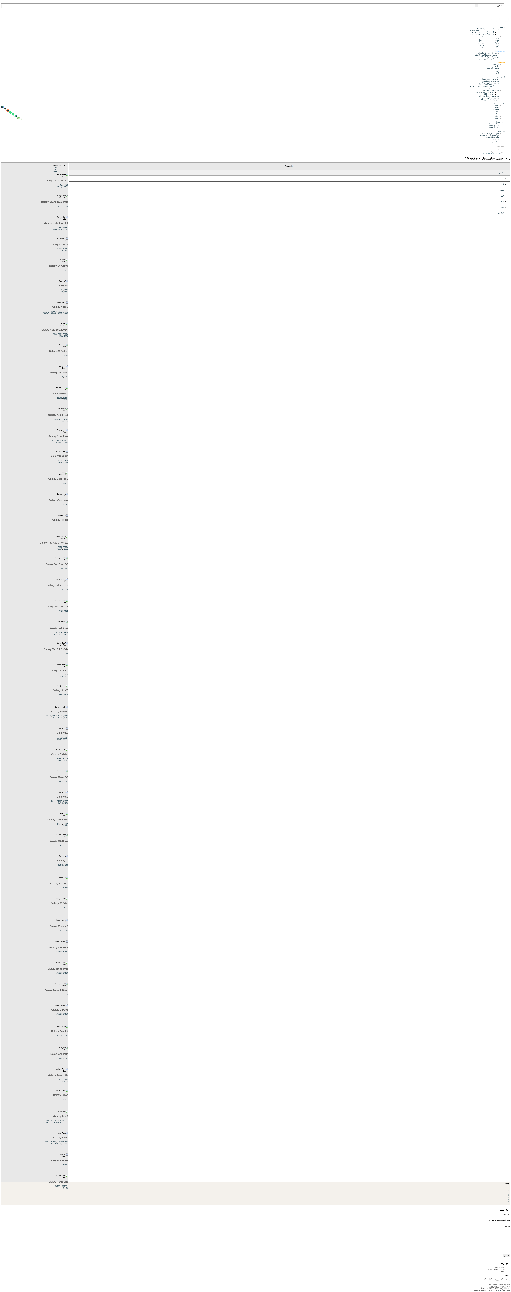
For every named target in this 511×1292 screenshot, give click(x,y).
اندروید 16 (496, 105)
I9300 (61, 737)
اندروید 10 (496, 116)
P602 (60, 334)
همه (56, 167)
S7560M (59, 1035)
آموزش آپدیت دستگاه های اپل (489, 81)
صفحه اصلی (501, 146)
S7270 (60, 1121)
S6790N (65, 1186)
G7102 (59, 249)
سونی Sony (489, 40)
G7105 (65, 249)
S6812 (53, 1142)
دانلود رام (502, 27)
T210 (55, 632)
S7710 (58, 930)
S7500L (59, 1058)
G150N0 (65, 524)
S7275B (52, 1122)
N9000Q (65, 311)
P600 (55, 334)
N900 (53, 311)
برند (503, 148)
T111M (65, 187)
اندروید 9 (496, 118)
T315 (61, 677)
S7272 (65, 1121)
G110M (65, 400)
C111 (60, 460)
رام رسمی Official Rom (482, 31)
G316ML (65, 419)
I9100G (60, 803)
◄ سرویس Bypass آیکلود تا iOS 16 (487, 55)
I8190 (66, 760)
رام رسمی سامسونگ (498, 152)
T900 (61, 568)
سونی (497, 70)
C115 (60, 462)
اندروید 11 (495, 115)
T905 (66, 568)
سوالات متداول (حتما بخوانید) (489, 135)
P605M (65, 334)
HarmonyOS (500, 122)
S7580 (65, 973)
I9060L (65, 826)
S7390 (65, 1099)
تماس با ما (495, 139)
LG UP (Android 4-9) (486, 85)
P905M (65, 229)
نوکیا (497, 72)
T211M (65, 632)
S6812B (48, 1142)
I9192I (60, 718)
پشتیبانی (502, 1271)
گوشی (55, 171)
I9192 (66, 718)
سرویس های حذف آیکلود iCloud (488, 53)
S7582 (65, 952)
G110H (65, 398)
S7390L (65, 1080)
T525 (66, 611)
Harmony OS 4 (494, 124)
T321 (66, 592)
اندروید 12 (495, 113)
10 (508, 1202)
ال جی (497, 74)
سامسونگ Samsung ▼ (487, 29)
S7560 (65, 1035)
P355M (65, 547)
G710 (59, 251)
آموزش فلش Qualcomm (491, 90)
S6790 (65, 1188)
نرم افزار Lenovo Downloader (483, 92)
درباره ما (496, 141)
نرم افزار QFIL (489, 94)
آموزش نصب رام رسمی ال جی (489, 83)
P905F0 (65, 228)
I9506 (66, 292)
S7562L (59, 1014)
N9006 (65, 313)
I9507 (61, 292)
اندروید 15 (496, 107)
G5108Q (65, 504)
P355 (60, 547)
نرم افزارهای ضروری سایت (490, 133)
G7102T (65, 251)
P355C (65, 549)
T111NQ (59, 187)
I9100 (66, 803)
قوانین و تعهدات (499, 1267)
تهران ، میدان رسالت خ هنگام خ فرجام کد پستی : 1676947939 (497, 1280)
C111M (65, 460)
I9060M (65, 206)
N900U (53, 313)
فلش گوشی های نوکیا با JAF (489, 100)
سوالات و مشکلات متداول (496, 1269)
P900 (55, 229)
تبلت (55, 169)
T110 (66, 185)
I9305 (66, 737)
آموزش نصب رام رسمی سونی (489, 88)
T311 (66, 675)
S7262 (65, 888)
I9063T (65, 824)
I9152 (61, 845)
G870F (65, 355)
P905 (60, 229)
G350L (65, 442)
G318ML (57, 419)
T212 (60, 634)
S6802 (65, 1165)
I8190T (59, 758)
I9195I (60, 716)
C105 (61, 377)
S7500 (65, 1058)
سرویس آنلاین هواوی (492, 68)
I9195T (48, 716)
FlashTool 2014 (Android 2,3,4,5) (482, 87)
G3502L (58, 441)
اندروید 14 (496, 109)
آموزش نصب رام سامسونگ (490, 79)
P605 (61, 336)
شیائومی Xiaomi (489, 47)
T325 (66, 590)
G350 (52, 441)
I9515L (60, 695)
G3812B (65, 908)
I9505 (61, 290)
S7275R (45, 1122)
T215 (55, 634)
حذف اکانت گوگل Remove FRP (482, 34)
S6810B (58, 1144)
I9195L (54, 716)
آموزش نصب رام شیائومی (490, 98)
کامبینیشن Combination (482, 33)
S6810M (65, 1144)
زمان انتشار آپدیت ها (498, 103)
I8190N (65, 758)
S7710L (65, 930)
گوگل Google (488, 44)
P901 (60, 228)
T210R (65, 634)
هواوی (497, 66)
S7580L (59, 973)
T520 (61, 611)
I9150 (66, 845)
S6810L (52, 1144)
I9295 (66, 270)
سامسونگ (496, 64)
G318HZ (65, 421)
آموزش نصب (500, 77)
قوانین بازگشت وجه (492, 137)
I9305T (59, 739)
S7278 (48, 1121)
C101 (66, 377)
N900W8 (46, 313)
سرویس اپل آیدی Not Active (490, 57)
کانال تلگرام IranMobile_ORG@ (499, 1284)
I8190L (60, 760)
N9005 (58, 311)
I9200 (66, 781)
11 (508, 1204)
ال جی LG (489, 38)
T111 (61, 185)
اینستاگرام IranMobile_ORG (500, 1286)
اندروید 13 (496, 111)
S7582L (59, 952)
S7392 (58, 1080)
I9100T (59, 801)
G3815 (65, 483)
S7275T (54, 1121)
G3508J (59, 442)
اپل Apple (489, 36)
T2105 (65, 654)
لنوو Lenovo (489, 46)
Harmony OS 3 (494, 126)
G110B (59, 398)
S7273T (65, 1122)
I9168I (59, 824)
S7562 (65, 1014)
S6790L (58, 1186)
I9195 (55, 718)
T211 (60, 632)
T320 (61, 590)
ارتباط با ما (495, 143)
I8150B (60, 865)
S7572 (65, 994)
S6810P (60, 1142)
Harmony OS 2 (494, 128)
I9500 (66, 290)
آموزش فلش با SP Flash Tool (489, 96)
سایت (499, 1290)
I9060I (59, 206)
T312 (66, 677)
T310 (61, 675)
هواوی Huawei (489, 42)
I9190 (66, 716)
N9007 (59, 313)
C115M (65, 462)
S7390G (65, 1081)
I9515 (66, 695)
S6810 (65, 1142)
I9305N (65, 739)
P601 (66, 336)
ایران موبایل (501, 131)
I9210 (53, 801)
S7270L (59, 1122)
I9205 (61, 781)
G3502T (65, 441)
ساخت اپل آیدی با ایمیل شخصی (489, 59)
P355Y (59, 549)
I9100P (65, 801)
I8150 (66, 865)
